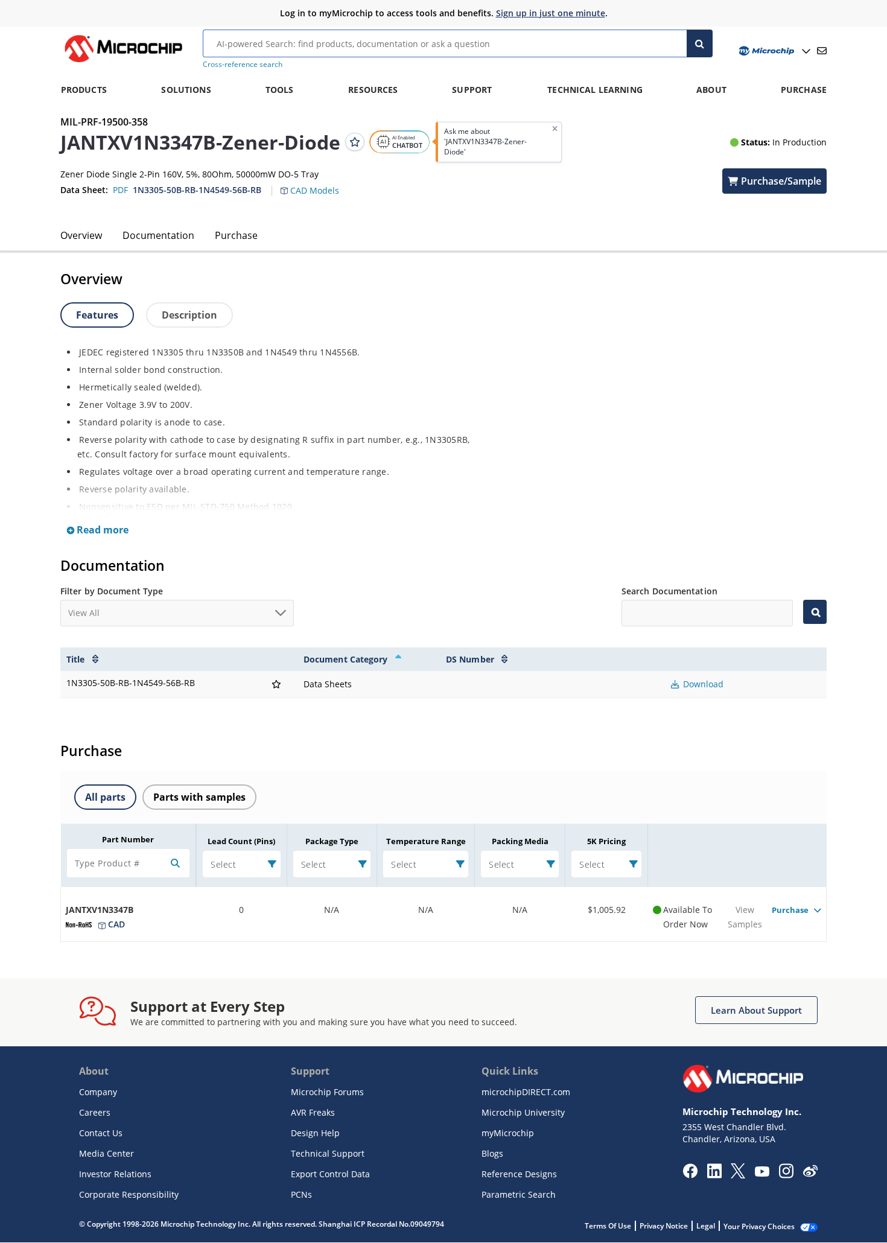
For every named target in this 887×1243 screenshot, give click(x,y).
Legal (705, 1226)
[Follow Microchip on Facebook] (690, 1175)
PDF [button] (120, 190)
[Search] (700, 43)
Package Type (331, 841)
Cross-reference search (242, 64)
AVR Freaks (313, 1112)
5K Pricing (606, 841)
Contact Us (100, 1133)
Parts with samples (199, 797)
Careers (94, 1112)
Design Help (315, 1133)
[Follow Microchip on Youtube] (761, 1173)
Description (189, 315)
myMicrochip (508, 1133)
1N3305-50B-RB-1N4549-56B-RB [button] (197, 190)
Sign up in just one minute (550, 13)
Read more (101, 529)
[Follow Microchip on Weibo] (810, 1174)
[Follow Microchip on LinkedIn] (714, 1175)
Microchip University (523, 1112)
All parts (105, 797)
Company (98, 1092)
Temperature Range (426, 841)
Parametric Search (519, 1194)
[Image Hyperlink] (123, 62)
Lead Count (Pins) (241, 841)
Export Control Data (330, 1174)
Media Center (106, 1153)
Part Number (128, 839)
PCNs (301, 1194)
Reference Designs (519, 1174)
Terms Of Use (608, 1226)
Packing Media (520, 841)
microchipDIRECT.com (526, 1092)
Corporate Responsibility (129, 1194)
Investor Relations (115, 1174)
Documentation (158, 235)
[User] (773, 51)
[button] (316, 183)
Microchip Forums (327, 1092)
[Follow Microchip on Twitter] (738, 1175)
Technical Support (327, 1153)
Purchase (236, 235)
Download (702, 684)
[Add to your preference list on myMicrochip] (354, 142)
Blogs (492, 1153)
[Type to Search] (815, 612)
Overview (81, 235)
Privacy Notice (664, 1226)
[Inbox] (822, 50)
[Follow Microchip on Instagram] (785, 1175)
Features (97, 315)
